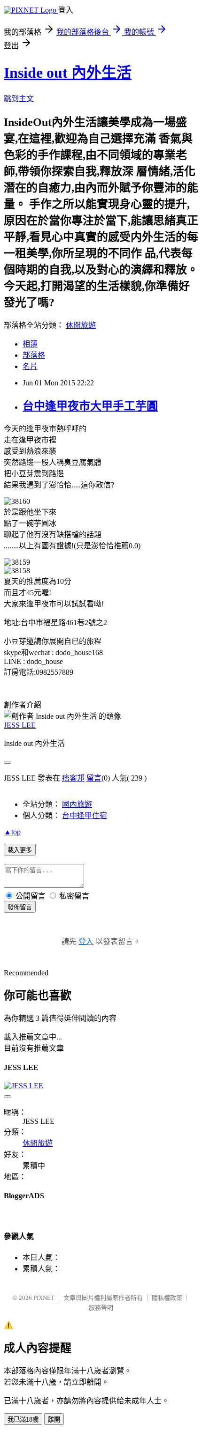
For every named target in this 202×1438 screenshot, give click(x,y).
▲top (12, 832)
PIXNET (43, 1297)
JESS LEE (20, 725)
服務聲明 (101, 1307)
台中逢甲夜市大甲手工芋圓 (90, 406)
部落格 (34, 355)
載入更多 (20, 850)
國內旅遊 (77, 804)
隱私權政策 (167, 1297)
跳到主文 (19, 99)
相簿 (30, 344)
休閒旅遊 (81, 325)
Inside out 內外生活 (68, 72)
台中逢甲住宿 (84, 815)
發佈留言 (20, 907)
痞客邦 (73, 778)
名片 (30, 366)
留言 (93, 778)
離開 (54, 1419)
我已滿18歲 (23, 1419)
